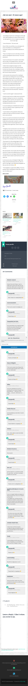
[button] (14, 338)
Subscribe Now (14, 347)
